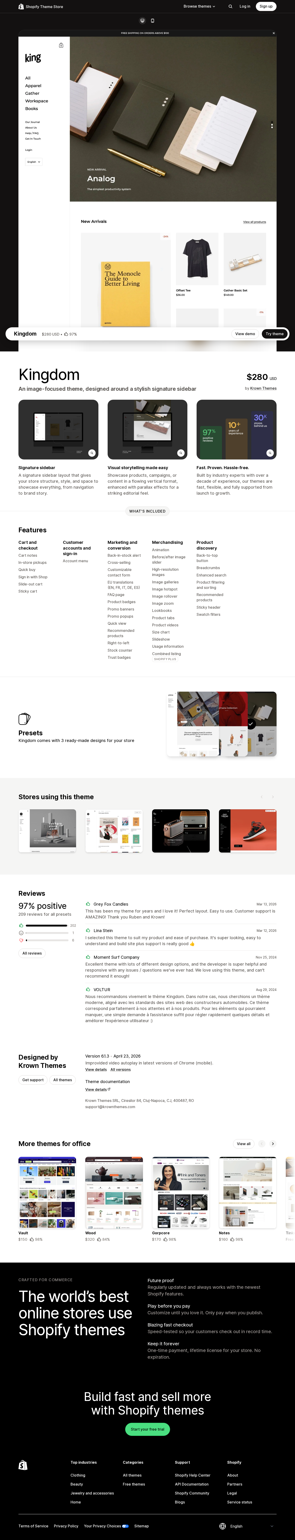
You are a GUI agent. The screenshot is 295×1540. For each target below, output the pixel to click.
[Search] (230, 6)
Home (76, 1502)
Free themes (134, 1484)
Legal (232, 1493)
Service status (239, 1502)
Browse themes (197, 6)
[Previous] (262, 797)
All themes (62, 1080)
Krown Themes (263, 388)
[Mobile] (152, 20)
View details (96, 1069)
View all (244, 1143)
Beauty (77, 1484)
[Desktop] (142, 20)
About (232, 1475)
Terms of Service (33, 1526)
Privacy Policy (66, 1526)
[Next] (273, 797)
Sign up (266, 6)
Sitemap (141, 1526)
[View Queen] (222, 724)
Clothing (78, 1475)
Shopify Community (192, 1493)
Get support (33, 1080)
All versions (120, 1069)
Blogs (180, 1502)
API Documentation (192, 1484)
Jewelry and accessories (92, 1493)
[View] (47, 831)
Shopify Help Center (192, 1475)
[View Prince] (193, 724)
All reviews (32, 953)
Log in (245, 6)
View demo (245, 333)
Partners (234, 1484)
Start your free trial (147, 1429)
